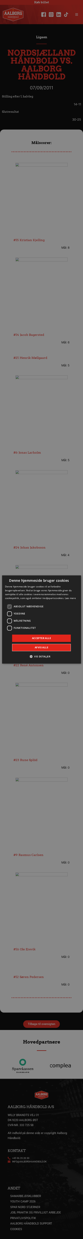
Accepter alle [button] (41, 638)
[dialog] (41, 619)
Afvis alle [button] (41, 647)
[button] (41, 656)
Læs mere (70, 598)
